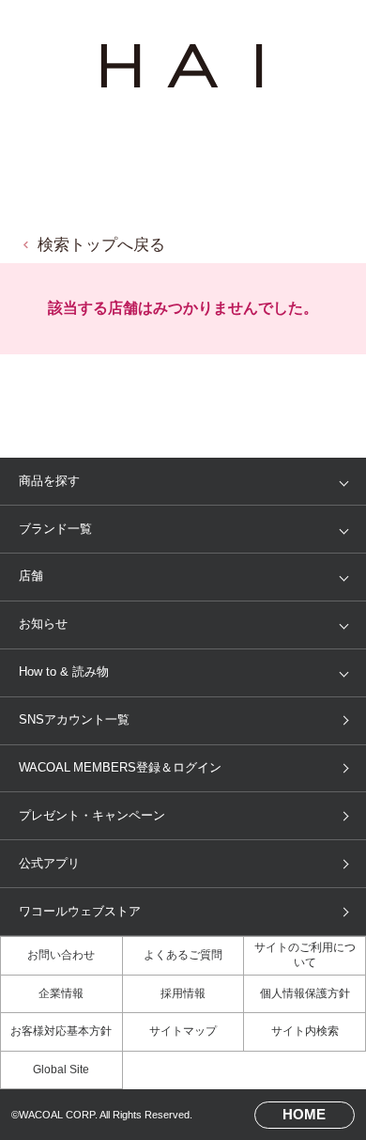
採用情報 (183, 993)
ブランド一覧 (55, 529)
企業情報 (61, 993)
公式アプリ (49, 863)
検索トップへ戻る (101, 245)
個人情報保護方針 (305, 993)
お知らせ (43, 624)
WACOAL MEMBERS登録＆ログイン (120, 767)
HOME (304, 1114)
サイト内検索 (305, 1031)
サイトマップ (183, 1031)
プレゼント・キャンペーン (92, 815)
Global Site (61, 1069)
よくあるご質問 (183, 954)
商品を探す (49, 481)
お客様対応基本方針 (61, 1031)
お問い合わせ (61, 954)
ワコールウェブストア (80, 911)
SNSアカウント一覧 (74, 719)
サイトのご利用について (305, 955)
